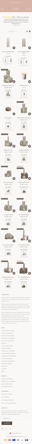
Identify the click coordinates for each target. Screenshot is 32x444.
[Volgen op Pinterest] (6, 429)
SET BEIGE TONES (8, 214)
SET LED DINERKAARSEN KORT (24, 52)
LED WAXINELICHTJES (7, 384)
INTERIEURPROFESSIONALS (9, 353)
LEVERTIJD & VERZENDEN (8, 338)
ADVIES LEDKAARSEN (7, 346)
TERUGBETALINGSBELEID (8, 361)
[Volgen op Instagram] (2, 429)
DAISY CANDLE (8, 117)
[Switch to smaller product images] (29, 31)
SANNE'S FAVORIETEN (7, 379)
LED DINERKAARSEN (7, 386)
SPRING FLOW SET (8, 150)
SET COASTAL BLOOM (8, 245)
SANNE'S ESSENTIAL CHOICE (24, 117)
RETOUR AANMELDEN (7, 333)
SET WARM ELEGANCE (23, 245)
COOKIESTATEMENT (7, 363)
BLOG (3, 371)
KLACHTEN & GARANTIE (8, 341)
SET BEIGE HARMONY (24, 150)
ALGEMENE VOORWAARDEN (9, 356)
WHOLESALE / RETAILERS (8, 351)
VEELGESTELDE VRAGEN (8, 330)
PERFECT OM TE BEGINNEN (8, 381)
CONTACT (4, 369)
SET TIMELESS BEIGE (24, 214)
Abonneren (7, 423)
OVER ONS (4, 366)
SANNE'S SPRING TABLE (8, 277)
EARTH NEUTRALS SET (23, 182)
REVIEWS (4, 343)
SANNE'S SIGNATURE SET (8, 85)
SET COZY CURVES (8, 182)
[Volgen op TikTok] (10, 429)
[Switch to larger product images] (27, 31)
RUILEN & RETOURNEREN (8, 336)
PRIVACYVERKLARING (7, 358)
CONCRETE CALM (23, 85)
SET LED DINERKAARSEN (8, 51)
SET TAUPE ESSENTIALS (24, 277)
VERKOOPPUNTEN (6, 348)
